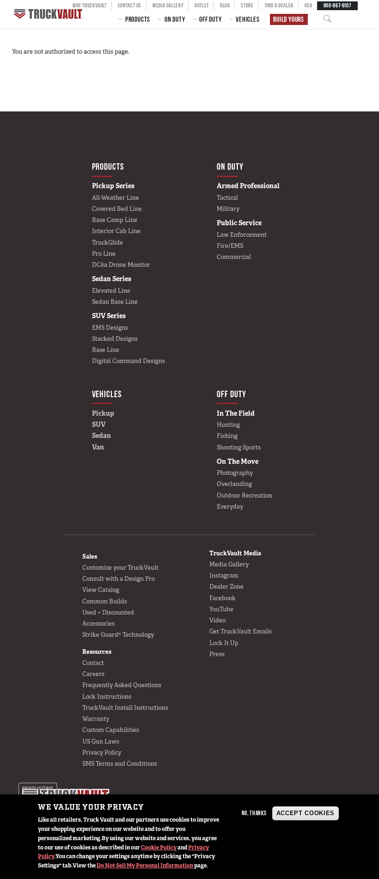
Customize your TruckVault (120, 568)
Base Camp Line (114, 220)
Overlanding (234, 484)
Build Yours (288, 19)
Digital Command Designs (128, 361)
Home (49, 14)
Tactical (227, 198)
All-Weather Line (115, 198)
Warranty (95, 719)
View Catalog (100, 590)
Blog (225, 5)
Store (247, 5)
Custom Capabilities (110, 730)
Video (217, 620)
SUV (98, 424)
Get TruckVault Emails (240, 631)
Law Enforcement (242, 235)
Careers (93, 674)
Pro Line (104, 254)
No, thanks (254, 813)
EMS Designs (110, 328)
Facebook (222, 598)
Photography (235, 473)
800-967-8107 (337, 5)
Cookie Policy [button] (159, 847)
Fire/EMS (230, 246)
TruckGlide (107, 242)
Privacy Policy (101, 752)
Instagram (223, 575)
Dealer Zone (226, 586)
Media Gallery (168, 5)
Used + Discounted (108, 612)
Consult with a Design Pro (118, 579)
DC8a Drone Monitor (121, 265)
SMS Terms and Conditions (119, 764)
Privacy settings (37, 788)
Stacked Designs (115, 339)
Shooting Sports (239, 447)
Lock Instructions (106, 697)
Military (228, 209)
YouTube (221, 609)
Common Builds (104, 601)
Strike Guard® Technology (118, 635)
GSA (308, 5)
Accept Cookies (305, 813)
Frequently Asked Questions (121, 685)
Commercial (234, 257)
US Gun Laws (100, 741)
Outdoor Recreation (244, 495)
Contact (93, 663)
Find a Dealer (279, 5)
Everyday (230, 506)
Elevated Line (111, 291)
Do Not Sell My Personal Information (145, 865)
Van (98, 447)
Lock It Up (223, 643)
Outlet (202, 5)
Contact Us (129, 5)
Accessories (98, 623)
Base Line (105, 350)
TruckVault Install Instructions (125, 708)
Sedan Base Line (115, 302)
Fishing (227, 436)
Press (217, 654)
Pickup (103, 413)
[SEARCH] (330, 19)
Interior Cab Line (116, 231)
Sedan (101, 435)
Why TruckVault (90, 5)
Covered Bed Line (117, 209)
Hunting (228, 425)
